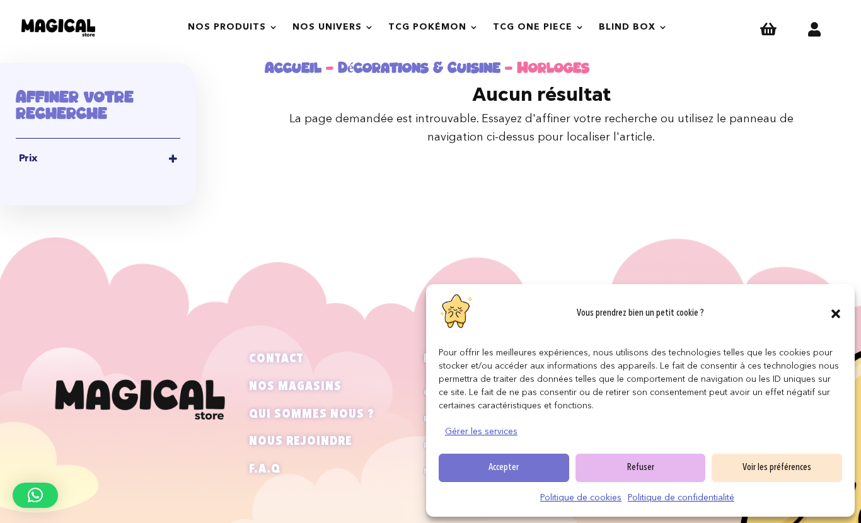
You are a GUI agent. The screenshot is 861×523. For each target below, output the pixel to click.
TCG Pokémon (427, 27)
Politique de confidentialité (681, 497)
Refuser (640, 468)
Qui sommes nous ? (311, 414)
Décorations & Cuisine (419, 67)
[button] (835, 313)
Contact (276, 359)
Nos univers (327, 27)
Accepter (503, 468)
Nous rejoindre (300, 441)
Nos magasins (295, 387)
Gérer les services (481, 431)
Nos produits (227, 27)
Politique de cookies (580, 497)
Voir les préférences (777, 468)
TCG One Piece (532, 27)
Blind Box (627, 27)
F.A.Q (264, 469)
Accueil (293, 67)
